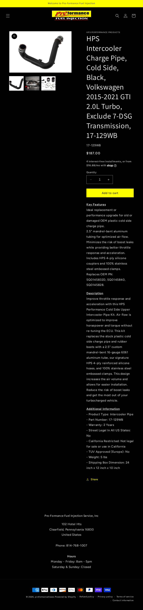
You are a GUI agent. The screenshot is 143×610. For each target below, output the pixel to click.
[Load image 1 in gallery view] (16, 83)
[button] (8, 16)
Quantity (91, 172)
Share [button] (94, 479)
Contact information (123, 600)
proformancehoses (44, 597)
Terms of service (125, 596)
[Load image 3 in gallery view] (48, 83)
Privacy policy (105, 596)
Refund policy (87, 596)
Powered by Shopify (65, 597)
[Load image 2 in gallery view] (32, 83)
